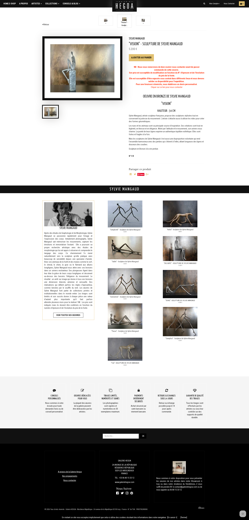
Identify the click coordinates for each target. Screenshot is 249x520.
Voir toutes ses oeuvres (68, 315)
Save (142, 174)
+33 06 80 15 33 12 (126, 478)
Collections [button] (51, 3)
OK (143, 436)
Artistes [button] (35, 3)
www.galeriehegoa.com (124, 482)
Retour (46, 24)
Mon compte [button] (213, 4)
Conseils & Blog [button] (71, 3)
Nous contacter (229, 4)
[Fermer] (184, 517)
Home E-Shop (9, 3)
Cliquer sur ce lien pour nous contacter (166, 87)
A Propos (23, 3)
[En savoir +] (172, 517)
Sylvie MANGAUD (137, 38)
